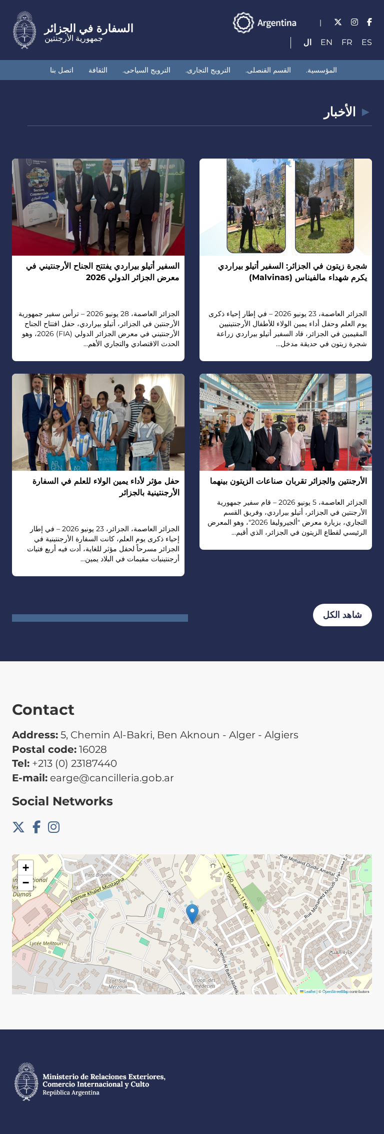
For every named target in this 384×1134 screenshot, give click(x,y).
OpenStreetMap (335, 991)
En (326, 42)
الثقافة (98, 70)
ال (308, 42)
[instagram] (354, 22)
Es (367, 42)
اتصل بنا (62, 70)
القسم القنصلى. (268, 70)
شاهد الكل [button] (342, 614)
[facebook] (369, 22)
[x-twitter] (338, 22)
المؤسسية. (321, 70)
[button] (192, 914)
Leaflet (310, 991)
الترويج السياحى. (146, 70)
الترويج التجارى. (208, 70)
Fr (347, 42)
